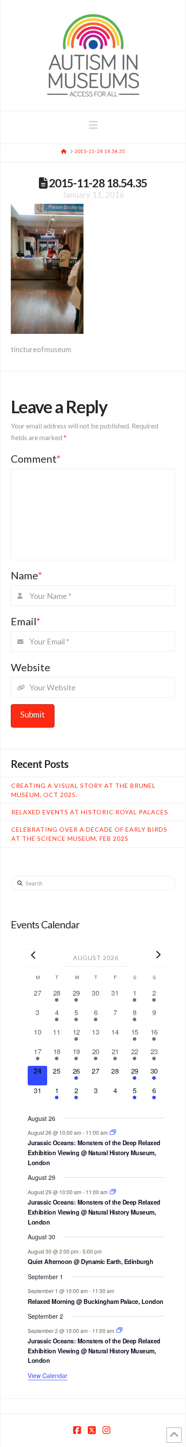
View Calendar (47, 1375)
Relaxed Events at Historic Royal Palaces (89, 812)
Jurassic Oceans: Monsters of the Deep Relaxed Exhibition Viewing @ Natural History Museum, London (94, 1152)
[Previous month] (33, 955)
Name (26, 575)
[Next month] (159, 954)
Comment (36, 458)
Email (26, 621)
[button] (93, 125)
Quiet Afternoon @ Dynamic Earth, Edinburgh (90, 1261)
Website (30, 667)
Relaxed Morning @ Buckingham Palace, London (96, 1301)
